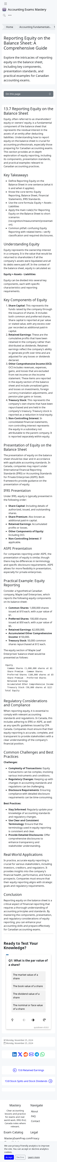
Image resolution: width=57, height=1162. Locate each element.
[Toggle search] (4, 15)
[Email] (31, 1054)
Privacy (35, 1138)
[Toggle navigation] (10, 15)
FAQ (33, 1116)
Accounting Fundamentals (34, 27)
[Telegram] (37, 1054)
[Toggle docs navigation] (5, 3)
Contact (35, 1121)
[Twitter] (20, 1054)
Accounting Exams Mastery (27, 9)
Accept (9, 1157)
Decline (20, 1157)
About (34, 1111)
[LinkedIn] (14, 1054)
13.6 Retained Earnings (31, 1070)
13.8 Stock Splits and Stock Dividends (26, 1081)
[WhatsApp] (42, 1054)
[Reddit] (26, 1054)
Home (9, 27)
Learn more (34, 1157)
